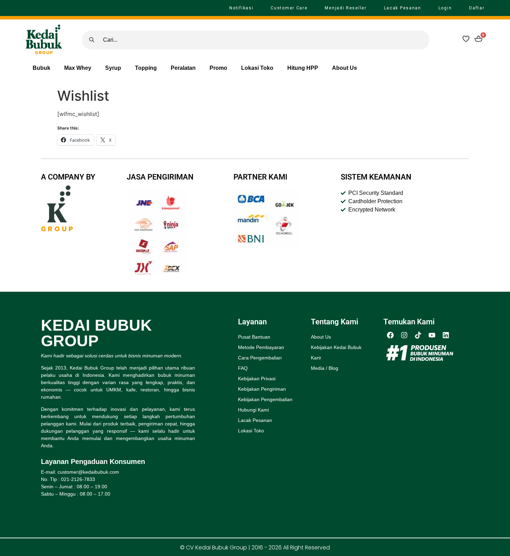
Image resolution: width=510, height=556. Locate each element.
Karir (316, 357)
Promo (218, 68)
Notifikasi (241, 8)
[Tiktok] (418, 335)
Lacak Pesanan (402, 8)
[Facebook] (390, 335)
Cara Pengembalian (260, 357)
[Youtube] (432, 335)
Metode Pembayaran (261, 347)
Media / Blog (324, 368)
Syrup (113, 68)
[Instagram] (404, 335)
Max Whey (77, 68)
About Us (344, 68)
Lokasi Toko (257, 68)
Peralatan (183, 68)
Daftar (476, 8)
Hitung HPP (302, 68)
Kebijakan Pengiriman (262, 389)
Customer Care (289, 8)
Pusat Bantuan (254, 337)
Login (445, 8)
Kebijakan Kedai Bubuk (336, 347)
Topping (146, 68)
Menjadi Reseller (345, 8)
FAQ (243, 368)
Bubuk (41, 68)
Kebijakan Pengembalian (265, 399)
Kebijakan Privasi (256, 378)
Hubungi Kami (253, 410)
